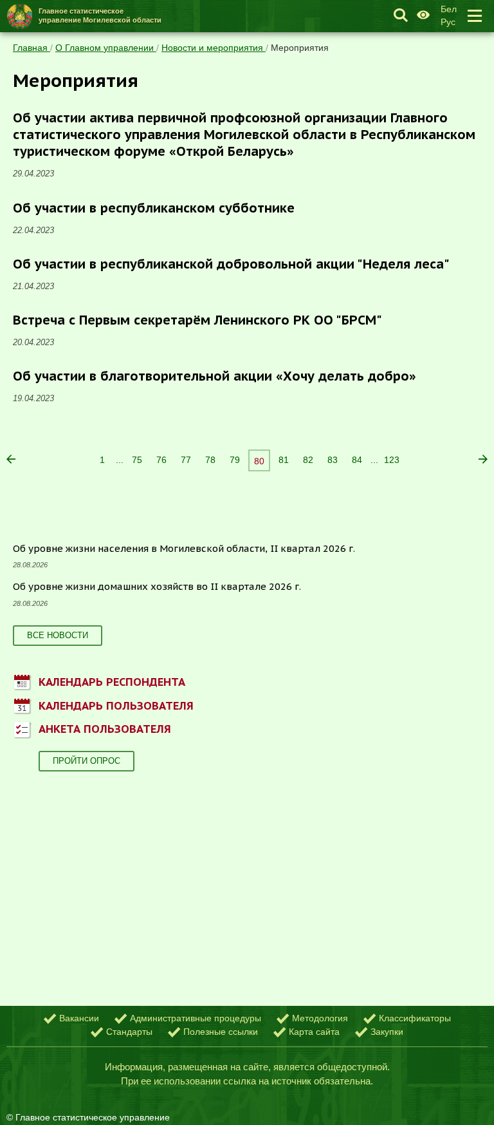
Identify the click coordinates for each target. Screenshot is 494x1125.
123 (391, 460)
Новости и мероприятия (213, 48)
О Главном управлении (105, 48)
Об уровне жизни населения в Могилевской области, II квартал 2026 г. (184, 548)
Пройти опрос (86, 761)
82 (308, 460)
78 (210, 460)
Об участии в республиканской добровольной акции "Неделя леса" (231, 264)
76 (161, 460)
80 (259, 461)
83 (332, 460)
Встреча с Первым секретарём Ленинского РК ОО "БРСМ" (197, 320)
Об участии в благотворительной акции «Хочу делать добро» (214, 376)
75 (137, 460)
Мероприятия (300, 48)
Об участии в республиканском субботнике (154, 208)
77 (186, 460)
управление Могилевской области (100, 15)
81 (284, 460)
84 (357, 460)
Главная (31, 48)
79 (235, 460)
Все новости (57, 635)
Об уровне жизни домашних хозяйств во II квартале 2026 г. (157, 586)
